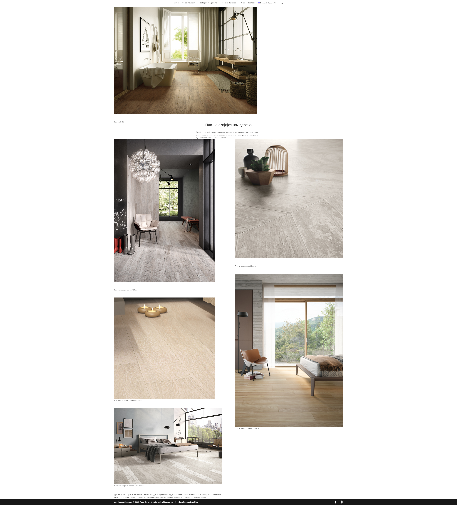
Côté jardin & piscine (208, 3)
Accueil (176, 3)
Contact (251, 3)
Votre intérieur (188, 3)
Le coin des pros (229, 3)
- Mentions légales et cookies (186, 502)
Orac (243, 3)
